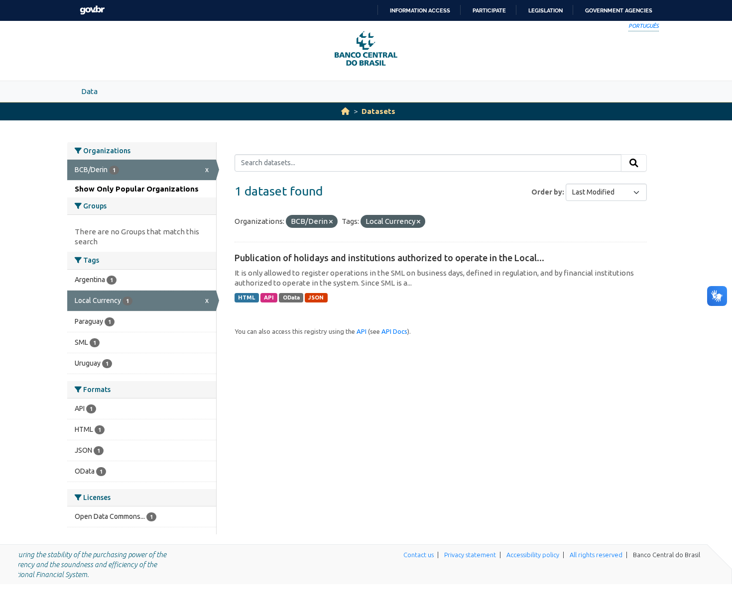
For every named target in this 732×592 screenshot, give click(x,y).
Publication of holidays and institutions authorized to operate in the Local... (389, 258)
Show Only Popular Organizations (137, 189)
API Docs (394, 331)
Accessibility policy (532, 554)
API (269, 297)
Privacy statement (470, 554)
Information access (420, 10)
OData (291, 297)
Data (89, 91)
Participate (489, 10)
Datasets (378, 111)
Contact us (418, 554)
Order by (546, 192)
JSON (316, 297)
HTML (246, 297)
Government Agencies (618, 10)
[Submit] (634, 163)
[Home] (345, 111)
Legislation (545, 10)
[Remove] (331, 222)
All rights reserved (596, 554)
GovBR (92, 10)
